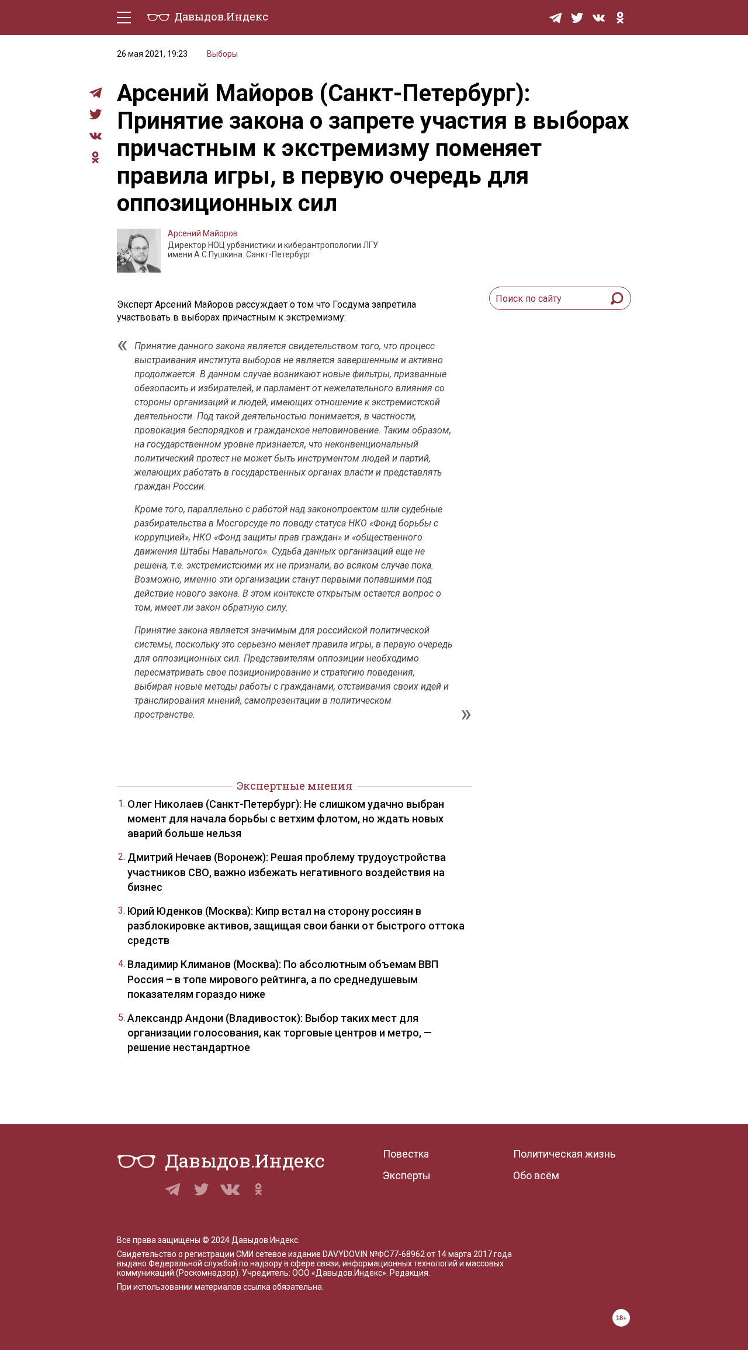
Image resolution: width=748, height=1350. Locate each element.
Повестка (406, 1154)
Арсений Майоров (203, 233)
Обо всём (536, 1175)
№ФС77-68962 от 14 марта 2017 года (440, 1254)
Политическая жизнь (564, 1154)
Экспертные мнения (294, 786)
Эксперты (407, 1175)
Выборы (222, 53)
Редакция (409, 1272)
